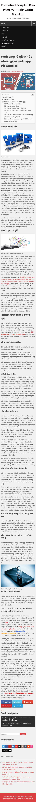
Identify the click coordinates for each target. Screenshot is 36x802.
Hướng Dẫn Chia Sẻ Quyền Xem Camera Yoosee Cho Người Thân (17, 778)
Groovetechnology (8, 633)
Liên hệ (3, 47)
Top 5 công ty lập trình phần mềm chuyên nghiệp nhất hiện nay (17, 719)
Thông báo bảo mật (8, 43)
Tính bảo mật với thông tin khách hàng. (20, 115)
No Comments (17, 71)
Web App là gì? (9, 99)
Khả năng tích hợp (13, 106)
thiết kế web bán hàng (9, 281)
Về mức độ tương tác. (13, 104)
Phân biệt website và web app (14, 102)
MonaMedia (20, 631)
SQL (6, 622)
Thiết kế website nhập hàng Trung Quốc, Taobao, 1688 (16, 724)
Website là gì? (8, 97)
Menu (3, 23)
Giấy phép (4, 37)
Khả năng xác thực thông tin (16, 108)
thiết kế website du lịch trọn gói (22, 279)
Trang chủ (5, 27)
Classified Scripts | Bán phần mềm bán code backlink (18, 10)
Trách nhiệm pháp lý (13, 117)
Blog (3, 34)
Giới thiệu (5, 31)
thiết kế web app (18, 334)
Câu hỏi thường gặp (8, 40)
